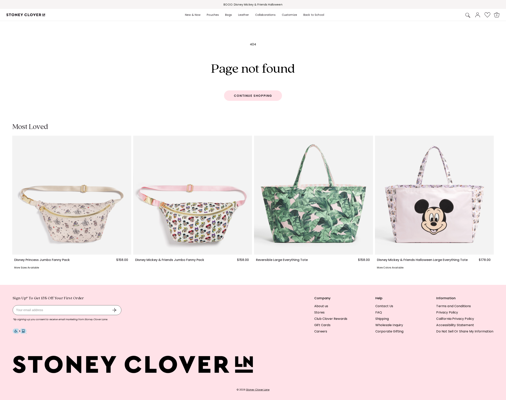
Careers (320, 331)
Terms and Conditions (453, 306)
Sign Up (114, 310)
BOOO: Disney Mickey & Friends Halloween (253, 4)
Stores (319, 312)
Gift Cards (322, 325)
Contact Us (384, 306)
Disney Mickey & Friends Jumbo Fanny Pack (169, 260)
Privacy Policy (447, 312)
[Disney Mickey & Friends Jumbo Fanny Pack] (192, 195)
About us (321, 306)
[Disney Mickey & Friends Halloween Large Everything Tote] (434, 195)
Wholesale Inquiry (389, 325)
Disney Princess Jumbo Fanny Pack (42, 260)
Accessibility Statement (455, 325)
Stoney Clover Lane (257, 389)
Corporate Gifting (389, 331)
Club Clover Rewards (330, 318)
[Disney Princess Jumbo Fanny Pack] (71, 195)
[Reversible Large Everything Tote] (313, 195)
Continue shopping (253, 95)
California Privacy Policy (455, 318)
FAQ (378, 312)
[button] (468, 15)
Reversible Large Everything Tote (282, 260)
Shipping (382, 318)
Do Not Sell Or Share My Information (464, 331)
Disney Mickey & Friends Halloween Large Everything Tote (422, 260)
